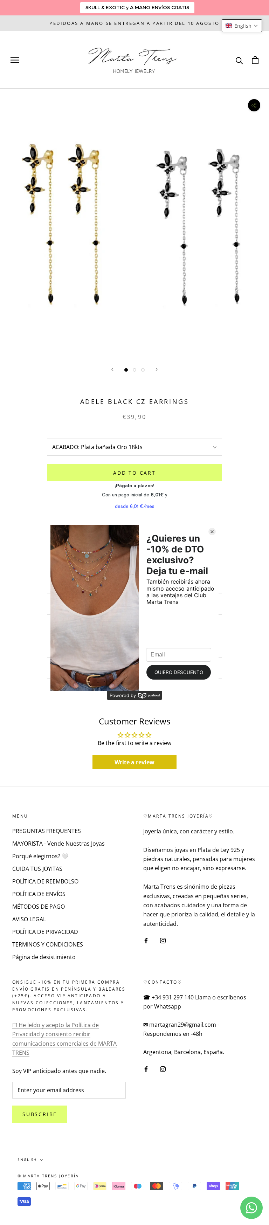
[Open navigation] (15, 60)
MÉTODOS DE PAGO (38, 906)
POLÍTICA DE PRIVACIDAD (45, 932)
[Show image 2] (134, 370)
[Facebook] (146, 939)
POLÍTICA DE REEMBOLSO (45, 881)
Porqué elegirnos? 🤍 (40, 856)
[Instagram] (163, 939)
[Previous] (112, 369)
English (27, 1159)
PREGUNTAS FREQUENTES (46, 831)
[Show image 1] (126, 370)
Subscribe (39, 1114)
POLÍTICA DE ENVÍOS (38, 894)
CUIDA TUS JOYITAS (37, 869)
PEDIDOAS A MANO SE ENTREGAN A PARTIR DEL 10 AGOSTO (134, 23)
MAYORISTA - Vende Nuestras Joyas (58, 843)
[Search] (239, 60)
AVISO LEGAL (29, 919)
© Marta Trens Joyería (48, 1175)
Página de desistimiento (44, 957)
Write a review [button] (134, 762)
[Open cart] (255, 60)
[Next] (157, 369)
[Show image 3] (143, 370)
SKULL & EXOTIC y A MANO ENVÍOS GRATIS (137, 7)
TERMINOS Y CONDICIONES (47, 944)
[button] (242, 26)
